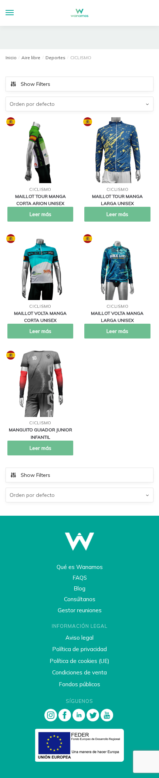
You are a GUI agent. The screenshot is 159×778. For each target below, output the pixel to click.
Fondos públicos (79, 684)
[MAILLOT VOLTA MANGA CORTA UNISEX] (40, 267)
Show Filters (35, 84)
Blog (79, 588)
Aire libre (30, 57)
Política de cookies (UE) (79, 660)
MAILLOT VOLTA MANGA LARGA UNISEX (117, 316)
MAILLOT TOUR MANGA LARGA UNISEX (117, 199)
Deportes (55, 57)
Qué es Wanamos (80, 566)
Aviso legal (79, 637)
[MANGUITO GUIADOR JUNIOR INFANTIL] (40, 384)
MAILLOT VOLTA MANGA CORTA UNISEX (40, 316)
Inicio (11, 57)
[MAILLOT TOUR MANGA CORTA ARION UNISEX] (40, 150)
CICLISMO (40, 189)
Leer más (40, 214)
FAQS (79, 577)
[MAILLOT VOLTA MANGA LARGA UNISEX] (117, 267)
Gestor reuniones (80, 610)
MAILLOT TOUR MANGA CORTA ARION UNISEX (40, 199)
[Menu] (17, 12)
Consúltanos (79, 599)
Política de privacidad (79, 649)
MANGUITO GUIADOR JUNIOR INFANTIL (40, 433)
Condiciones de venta (79, 672)
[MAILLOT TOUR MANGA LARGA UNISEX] (117, 150)
